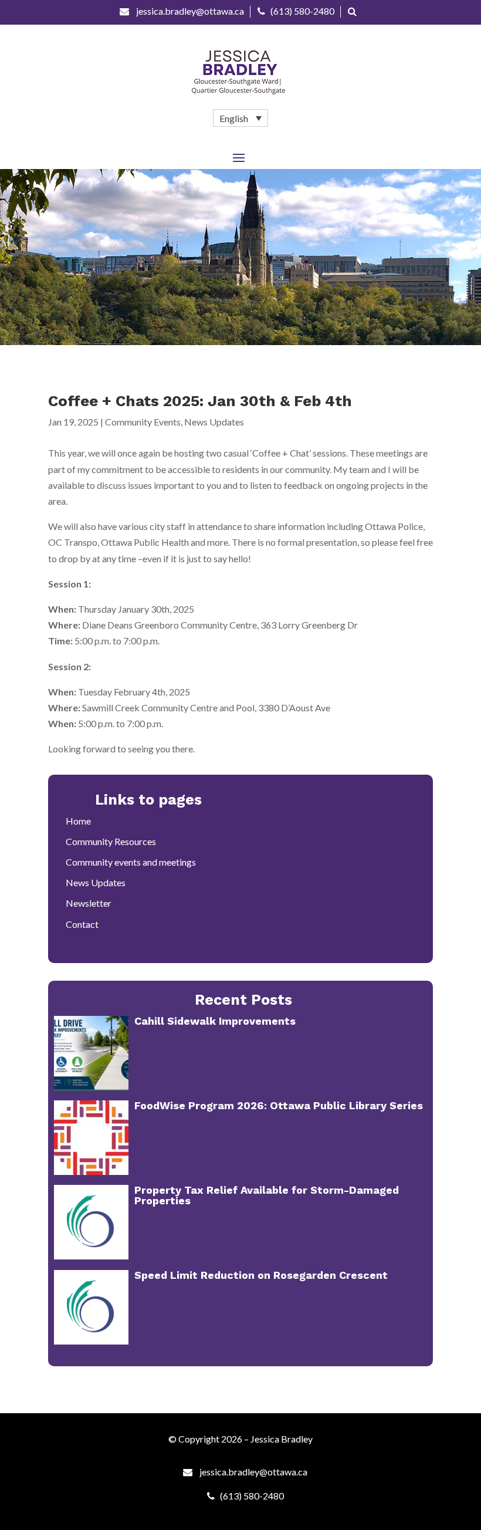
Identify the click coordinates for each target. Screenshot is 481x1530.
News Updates (214, 421)
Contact (82, 924)
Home (78, 820)
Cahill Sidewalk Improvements (215, 1021)
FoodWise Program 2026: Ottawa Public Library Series (278, 1105)
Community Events (143, 421)
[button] (240, 118)
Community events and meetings (131, 861)
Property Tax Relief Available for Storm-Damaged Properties (266, 1195)
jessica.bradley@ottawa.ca (189, 10)
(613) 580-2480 (302, 10)
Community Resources (111, 841)
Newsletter (88, 902)
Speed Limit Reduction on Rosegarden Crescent (261, 1275)
